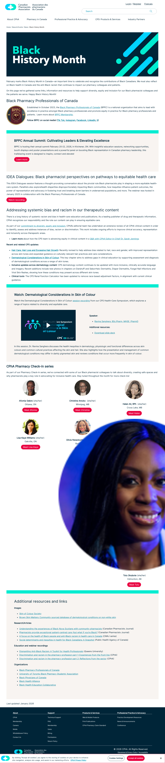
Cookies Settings (116, 758)
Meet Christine (82, 410)
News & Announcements (126, 721)
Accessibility (143, 752)
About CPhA (13, 19)
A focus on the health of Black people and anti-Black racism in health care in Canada (60, 636)
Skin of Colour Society (30, 613)
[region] (82, 758)
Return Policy (52, 741)
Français (148, 4)
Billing (50, 733)
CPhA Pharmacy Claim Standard (94, 725)
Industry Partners (136, 19)
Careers (16, 725)
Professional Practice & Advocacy (71, 19)
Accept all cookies (135, 758)
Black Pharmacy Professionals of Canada (80, 107)
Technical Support (54, 717)
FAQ (49, 721)
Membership (17, 721)
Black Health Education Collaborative (37, 685)
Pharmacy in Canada (37, 19)
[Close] (161, 758)
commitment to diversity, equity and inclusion (43, 226)
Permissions (52, 737)
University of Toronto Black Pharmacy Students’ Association (48, 674)
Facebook (81, 120)
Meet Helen (134, 413)
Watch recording (17, 200)
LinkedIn (91, 120)
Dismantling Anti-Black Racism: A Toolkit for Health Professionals (51, 651)
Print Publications (88, 721)
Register (137, 4)
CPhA (15, 717)
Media (15, 729)
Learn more (21, 159)
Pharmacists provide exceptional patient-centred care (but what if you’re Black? (58, 632)
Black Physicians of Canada (32, 677)
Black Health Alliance (29, 681)
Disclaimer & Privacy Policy (128, 752)
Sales (50, 729)
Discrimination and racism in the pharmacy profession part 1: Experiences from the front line (64, 655)
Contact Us (17, 737)
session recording (81, 300)
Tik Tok (61, 120)
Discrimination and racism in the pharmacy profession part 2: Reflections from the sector (62, 658)
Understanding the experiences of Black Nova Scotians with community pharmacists (60, 628)
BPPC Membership (64, 114)
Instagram (70, 120)
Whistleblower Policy (20, 733)
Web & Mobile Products (90, 717)
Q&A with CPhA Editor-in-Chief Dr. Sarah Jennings (114, 238)
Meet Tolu (134, 584)
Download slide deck (104, 333)
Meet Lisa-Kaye (30, 447)
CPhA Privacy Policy (78, 760)
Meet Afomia (30, 410)
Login (128, 4)
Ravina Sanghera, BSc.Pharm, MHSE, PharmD (116, 321)
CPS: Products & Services (107, 19)
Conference (121, 725)
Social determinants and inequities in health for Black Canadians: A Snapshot (56, 640)
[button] (48, 325)
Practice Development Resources (129, 717)
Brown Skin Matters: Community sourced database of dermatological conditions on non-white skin (67, 617)
